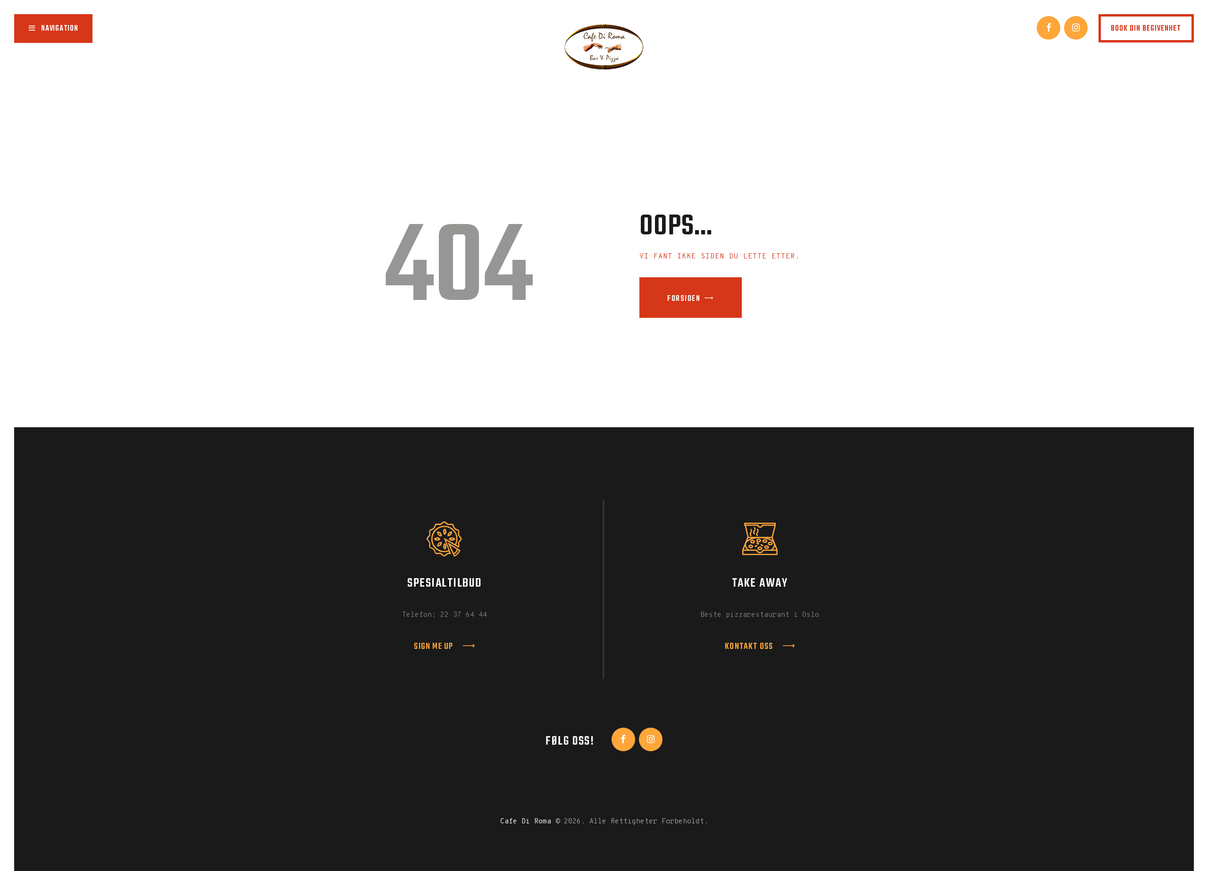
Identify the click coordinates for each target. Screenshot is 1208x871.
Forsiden (683, 299)
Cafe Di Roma (525, 821)
